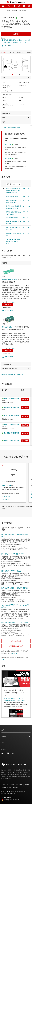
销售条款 (27, 785)
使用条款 (14, 653)
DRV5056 (8, 159)
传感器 (8, 10)
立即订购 (16, 34)
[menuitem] (8, 6)
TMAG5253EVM (8, 327)
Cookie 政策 (10, 785)
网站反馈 (15, 787)
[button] (3, 6)
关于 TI (3, 730)
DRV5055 (8, 145)
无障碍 (3, 785)
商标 (10, 787)
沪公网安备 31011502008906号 (11, 800)
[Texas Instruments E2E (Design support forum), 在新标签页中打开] (8, 754)
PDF (20, 42)
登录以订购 (8, 304)
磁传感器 (14, 10)
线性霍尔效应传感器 (24, 10)
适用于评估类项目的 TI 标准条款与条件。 (12, 374)
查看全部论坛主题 (16, 641)
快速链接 (3, 736)
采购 (2, 743)
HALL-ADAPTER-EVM (9, 279)
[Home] (16, 2)
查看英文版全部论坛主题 (16, 646)
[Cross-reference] (13, 6)
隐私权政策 (19, 785)
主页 (2, 10)
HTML (24, 42)
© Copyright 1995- (7, 791)
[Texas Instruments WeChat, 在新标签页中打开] (2, 754)
